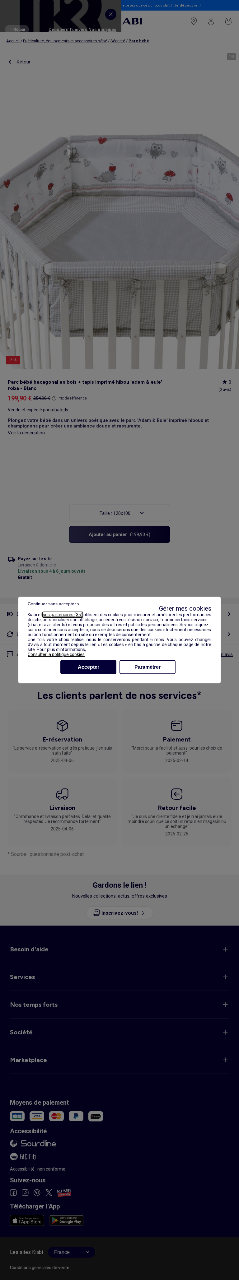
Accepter (88, 667)
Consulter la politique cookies (56, 654)
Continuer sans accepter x (53, 603)
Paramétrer (147, 667)
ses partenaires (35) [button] (62, 614)
